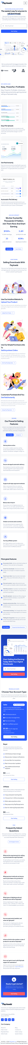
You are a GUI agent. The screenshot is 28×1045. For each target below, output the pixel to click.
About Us (3, 1027)
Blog (16, 1027)
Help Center (4, 1029)
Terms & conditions (6, 1043)
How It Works (18, 249)
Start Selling (9, 249)
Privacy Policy (14, 1043)
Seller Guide (4, 1033)
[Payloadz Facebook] (2, 1019)
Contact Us (18, 435)
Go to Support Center (14, 841)
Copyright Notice (23, 1043)
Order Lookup (18, 1031)
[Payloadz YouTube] (13, 1019)
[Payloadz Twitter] (6, 1019)
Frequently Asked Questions (18, 627)
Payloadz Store (5, 1031)
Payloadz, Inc (12, 1041)
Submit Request (19, 966)
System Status (18, 1033)
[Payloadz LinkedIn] (9, 1019)
